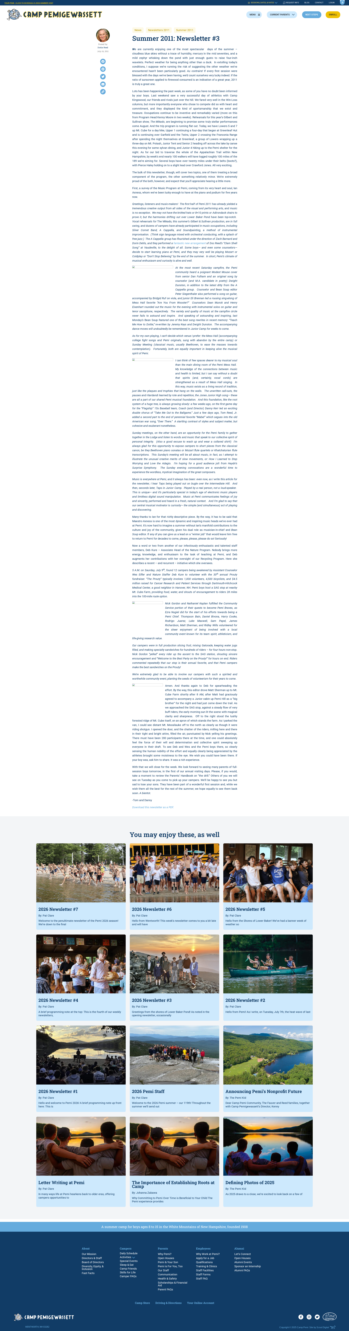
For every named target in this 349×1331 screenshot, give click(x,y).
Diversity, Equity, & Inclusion (92, 1268)
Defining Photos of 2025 (249, 1182)
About (86, 1248)
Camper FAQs (128, 1276)
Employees (203, 1248)
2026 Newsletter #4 (58, 1000)
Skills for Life (128, 1272)
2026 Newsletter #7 (58, 909)
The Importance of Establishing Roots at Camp (173, 1184)
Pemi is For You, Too (170, 1266)
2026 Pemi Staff (148, 1091)
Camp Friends (128, 1268)
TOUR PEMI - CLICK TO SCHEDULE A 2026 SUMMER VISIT (28, 3)
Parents (163, 1248)
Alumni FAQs (242, 1270)
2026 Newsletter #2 (245, 1000)
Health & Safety (167, 1278)
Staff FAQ (202, 1278)
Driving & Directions (168, 1303)
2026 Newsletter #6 (152, 909)
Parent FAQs (165, 1289)
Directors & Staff (92, 1258)
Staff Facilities (205, 1270)
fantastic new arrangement (190, 243)
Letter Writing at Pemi (61, 1182)
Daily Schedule (129, 1253)
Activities (125, 1257)
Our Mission (89, 1254)
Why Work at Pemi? (208, 1254)
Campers (125, 1248)
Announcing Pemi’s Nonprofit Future (263, 1091)
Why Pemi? (164, 1254)
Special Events (129, 1261)
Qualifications (204, 1262)
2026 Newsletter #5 (245, 909)
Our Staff (163, 1270)
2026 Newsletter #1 (58, 1091)
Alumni (239, 1248)
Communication (167, 1274)
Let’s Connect (242, 1254)
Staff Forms (203, 1274)
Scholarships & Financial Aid (172, 1284)
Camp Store (142, 1303)
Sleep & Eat (127, 1264)
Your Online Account (200, 1303)
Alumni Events (243, 1262)
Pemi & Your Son (168, 1262)
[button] (103, 61)
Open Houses (166, 1258)
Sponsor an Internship (247, 1266)
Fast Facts (88, 1273)
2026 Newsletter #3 (152, 1000)
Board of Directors (93, 1262)
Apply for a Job (205, 1258)
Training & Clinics (206, 1266)
